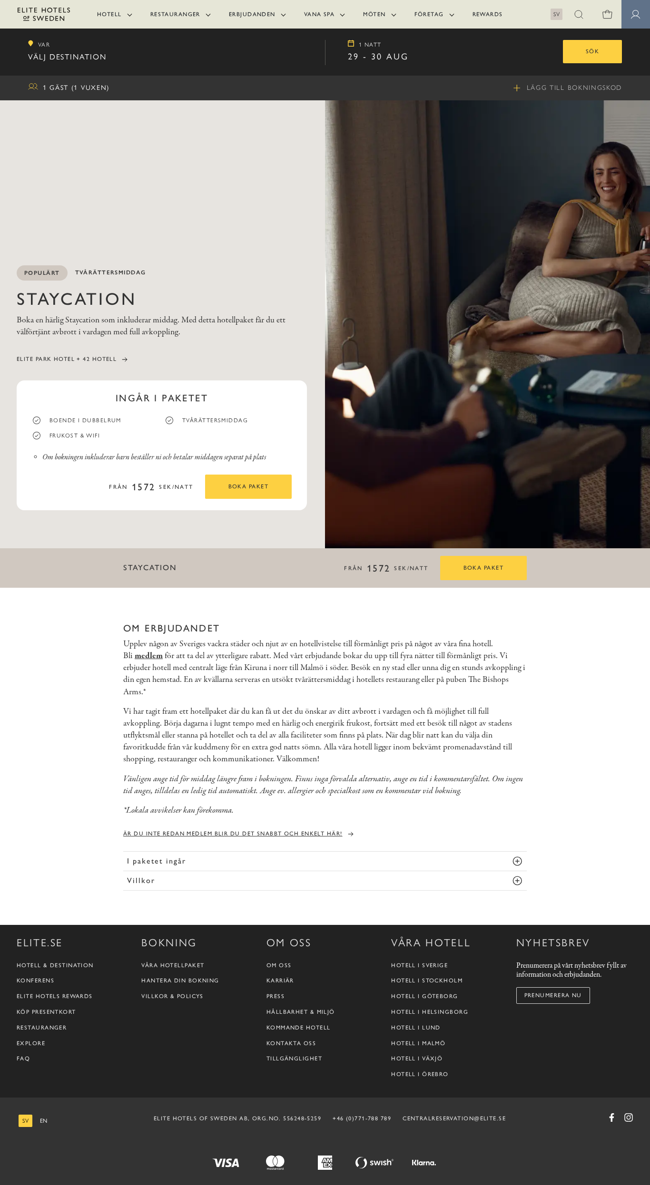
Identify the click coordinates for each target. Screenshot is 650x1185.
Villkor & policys (172, 996)
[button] (578, 14)
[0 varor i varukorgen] (607, 14)
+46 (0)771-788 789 (362, 1118)
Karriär (280, 980)
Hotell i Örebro (420, 1074)
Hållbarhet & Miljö (300, 1012)
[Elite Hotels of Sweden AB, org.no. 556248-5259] (44, 16)
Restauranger (175, 14)
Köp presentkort (46, 1012)
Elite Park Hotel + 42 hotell (67, 359)
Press (275, 996)
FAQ (23, 1058)
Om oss (279, 965)
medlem (149, 656)
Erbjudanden (252, 14)
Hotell (109, 14)
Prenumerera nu (553, 995)
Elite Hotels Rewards (55, 996)
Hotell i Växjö (417, 1058)
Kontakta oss (291, 1043)
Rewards (488, 14)
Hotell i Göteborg (424, 996)
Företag (429, 14)
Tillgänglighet (294, 1058)
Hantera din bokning (180, 980)
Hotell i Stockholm (427, 980)
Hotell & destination (55, 965)
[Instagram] (628, 1117)
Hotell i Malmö (418, 1043)
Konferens (35, 980)
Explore (31, 1043)
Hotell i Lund (416, 1027)
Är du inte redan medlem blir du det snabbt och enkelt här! (233, 833)
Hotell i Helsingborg (429, 1012)
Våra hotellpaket (172, 965)
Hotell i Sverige (419, 965)
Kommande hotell (298, 1027)
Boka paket (248, 486)
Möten (374, 14)
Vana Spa (319, 14)
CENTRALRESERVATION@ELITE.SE (454, 1118)
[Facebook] (611, 1117)
